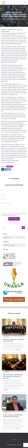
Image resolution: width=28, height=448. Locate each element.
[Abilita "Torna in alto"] (25, 445)
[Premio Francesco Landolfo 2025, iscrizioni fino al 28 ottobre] (14, 402)
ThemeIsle (19, 444)
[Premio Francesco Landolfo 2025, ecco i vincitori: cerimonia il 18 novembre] (14, 362)
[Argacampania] (4, 2)
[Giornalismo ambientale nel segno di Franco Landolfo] (14, 326)
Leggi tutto (18, 349)
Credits (13, 439)
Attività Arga (9, 166)
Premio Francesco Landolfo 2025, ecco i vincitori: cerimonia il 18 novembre (13, 376)
